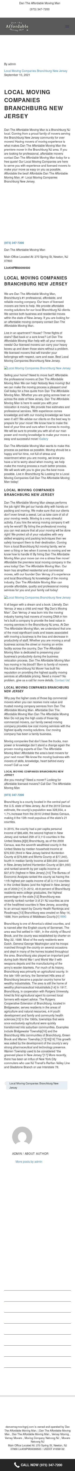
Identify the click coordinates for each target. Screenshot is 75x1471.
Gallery (43, 439)
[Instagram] (41, 15)
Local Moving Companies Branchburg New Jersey (35, 71)
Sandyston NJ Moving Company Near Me (44, 1339)
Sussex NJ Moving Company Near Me (44, 1372)
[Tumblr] (24, 1099)
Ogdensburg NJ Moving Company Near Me (44, 1328)
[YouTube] (53, 15)
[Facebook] (23, 15)
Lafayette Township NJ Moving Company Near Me (44, 1295)
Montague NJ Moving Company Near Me (44, 1306)
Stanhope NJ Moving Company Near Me (44, 1350)
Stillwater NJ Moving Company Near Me (44, 1361)
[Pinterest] (47, 15)
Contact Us (62, 680)
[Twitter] (35, 15)
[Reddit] (36, 1099)
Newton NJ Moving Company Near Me (44, 1317)
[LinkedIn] (29, 15)
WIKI (63, 916)
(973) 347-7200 (40, 9)
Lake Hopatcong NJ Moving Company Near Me (44, 1284)
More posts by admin (29, 1161)
